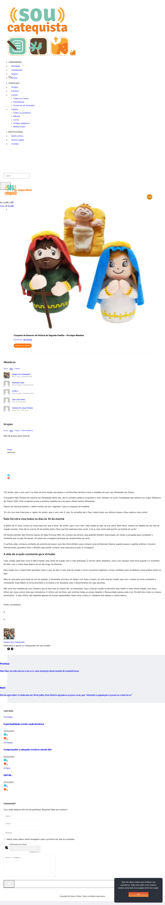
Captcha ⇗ (34, 852)
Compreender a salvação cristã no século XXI (28, 749)
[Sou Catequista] (41, 55)
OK (138, 894)
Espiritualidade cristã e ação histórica (24, 724)
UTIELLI (15, 391)
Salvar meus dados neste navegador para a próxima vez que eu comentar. (41, 839)
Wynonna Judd (18, 383)
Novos (6, 368)
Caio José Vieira (18, 399)
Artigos (9, 449)
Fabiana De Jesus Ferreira (22, 408)
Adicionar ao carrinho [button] (23, 345)
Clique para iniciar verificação (25, 848)
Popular (17, 368)
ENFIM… (8, 775)
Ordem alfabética (27, 430)
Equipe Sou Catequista (21, 374)
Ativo (11, 368)
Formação (8, 717)
